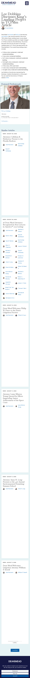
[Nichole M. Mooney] (3, 278)
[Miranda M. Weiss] (16, 293)
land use (18, 34)
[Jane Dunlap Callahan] (16, 144)
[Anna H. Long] (4, 262)
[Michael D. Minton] (16, 272)
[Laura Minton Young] (3, 272)
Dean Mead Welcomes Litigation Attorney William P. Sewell (14, 567)
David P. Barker (10, 241)
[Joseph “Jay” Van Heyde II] (3, 288)
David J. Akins (9, 235)
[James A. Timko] (16, 283)
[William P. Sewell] (16, 572)
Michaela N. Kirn (10, 298)
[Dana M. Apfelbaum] (16, 235)
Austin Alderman (10, 293)
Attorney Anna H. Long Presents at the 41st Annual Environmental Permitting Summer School (14, 483)
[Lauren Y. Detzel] (16, 246)
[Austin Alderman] (4, 293)
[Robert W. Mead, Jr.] (16, 267)
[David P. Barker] (4, 241)
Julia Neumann (9, 144)
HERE (7, 77)
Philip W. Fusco (22, 315)
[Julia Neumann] (4, 144)
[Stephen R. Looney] (16, 262)
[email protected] (5, 116)
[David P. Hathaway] (4, 150)
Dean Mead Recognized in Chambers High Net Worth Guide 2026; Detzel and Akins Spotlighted (15, 654)
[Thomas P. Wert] (16, 288)
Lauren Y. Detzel (22, 246)
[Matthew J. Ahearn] (16, 230)
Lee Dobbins (4, 36)
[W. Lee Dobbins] (3, 28)
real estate (10, 34)
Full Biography (4, 121)
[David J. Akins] (4, 235)
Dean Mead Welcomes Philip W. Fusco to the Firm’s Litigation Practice (14, 310)
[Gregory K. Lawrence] (16, 256)
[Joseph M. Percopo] (3, 283)
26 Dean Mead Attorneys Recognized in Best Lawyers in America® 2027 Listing (14, 224)
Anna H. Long (9, 262)
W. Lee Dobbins (9, 28)
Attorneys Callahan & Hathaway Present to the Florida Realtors (13, 139)
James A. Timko (22, 283)
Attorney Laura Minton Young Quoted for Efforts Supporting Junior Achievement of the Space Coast (13, 398)
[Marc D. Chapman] (4, 246)
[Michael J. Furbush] (4, 251)
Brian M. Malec (10, 267)
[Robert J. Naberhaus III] (16, 278)
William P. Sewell (22, 572)
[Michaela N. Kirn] (4, 298)
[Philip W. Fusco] (16, 315)
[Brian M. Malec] (4, 267)
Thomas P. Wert (22, 288)
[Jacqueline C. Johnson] (3, 256)
